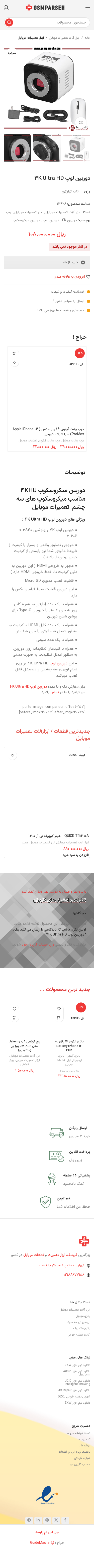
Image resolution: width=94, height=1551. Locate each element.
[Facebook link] (65, 1520)
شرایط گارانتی (82, 1458)
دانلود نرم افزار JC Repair (74, 1390)
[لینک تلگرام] (29, 1520)
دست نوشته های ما (78, 1433)
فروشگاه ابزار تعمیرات (63, 1255)
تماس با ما (83, 1439)
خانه (87, 38)
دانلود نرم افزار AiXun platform (76, 1373)
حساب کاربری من (80, 1464)
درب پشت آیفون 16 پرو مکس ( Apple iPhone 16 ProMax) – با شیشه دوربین (48, 432)
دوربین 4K (69, 220)
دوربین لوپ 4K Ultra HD (29, 686)
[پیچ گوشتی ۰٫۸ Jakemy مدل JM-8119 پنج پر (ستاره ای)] (24, 1019)
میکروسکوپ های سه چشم (50, 503)
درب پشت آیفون (49, 440)
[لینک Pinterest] (47, 1520)
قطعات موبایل (28, 440)
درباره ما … (84, 1445)
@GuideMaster (42, 1543)
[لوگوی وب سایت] (47, 7)
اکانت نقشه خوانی (79, 1335)
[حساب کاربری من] (6, 7)
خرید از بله (70, 262)
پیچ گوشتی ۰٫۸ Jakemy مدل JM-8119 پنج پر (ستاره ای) (24, 1046)
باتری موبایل (83, 1316)
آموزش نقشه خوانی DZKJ (74, 1396)
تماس (54, 692)
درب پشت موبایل (73, 440)
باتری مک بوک (81, 1328)
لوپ (9, 212)
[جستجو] (9, 22)
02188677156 (73, 1275)
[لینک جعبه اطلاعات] (69, 1132)
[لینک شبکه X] (56, 1520)
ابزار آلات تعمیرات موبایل (64, 38)
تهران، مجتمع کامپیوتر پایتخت (61, 1265)
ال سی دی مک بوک (78, 1322)
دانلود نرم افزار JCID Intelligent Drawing (77, 1382)
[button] (76, 855)
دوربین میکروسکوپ (26, 220)
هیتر (25, 842)
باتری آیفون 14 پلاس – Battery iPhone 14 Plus (69, 1046)
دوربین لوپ (51, 220)
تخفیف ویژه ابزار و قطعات (74, 1452)
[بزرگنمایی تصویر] (80, 122)
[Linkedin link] (38, 1520)
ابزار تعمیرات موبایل (31, 38)
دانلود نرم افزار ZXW (77, 1365)
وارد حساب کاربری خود (38, 944)
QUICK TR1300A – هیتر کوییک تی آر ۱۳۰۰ (59, 836)
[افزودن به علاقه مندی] (14, 362)
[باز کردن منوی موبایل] (88, 7)
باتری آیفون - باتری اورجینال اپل (70, 1058)
